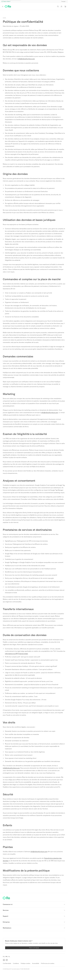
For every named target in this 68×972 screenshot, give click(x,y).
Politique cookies (25, 963)
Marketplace (7, 928)
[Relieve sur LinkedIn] (4, 960)
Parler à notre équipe (34, 947)
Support (5, 916)
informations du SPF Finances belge (16, 653)
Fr (6, 956)
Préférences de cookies (47, 963)
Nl (9, 956)
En (3, 956)
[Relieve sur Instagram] (7, 960)
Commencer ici (7, 904)
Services (5, 910)
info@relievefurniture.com (26, 59)
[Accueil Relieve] (8, 6)
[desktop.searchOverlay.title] (58, 6)
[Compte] (61, 6)
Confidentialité (7, 963)
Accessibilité (35, 963)
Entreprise (6, 922)
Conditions (16, 963)
